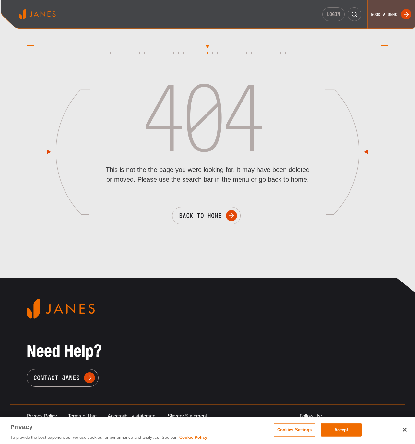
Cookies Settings (294, 429)
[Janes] (37, 14)
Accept (341, 429)
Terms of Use (82, 416)
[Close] (404, 430)
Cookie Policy (193, 437)
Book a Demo (384, 14)
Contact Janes (56, 377)
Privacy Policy (42, 416)
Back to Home (200, 215)
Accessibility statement (132, 416)
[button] (354, 14)
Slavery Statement (187, 416)
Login (333, 14)
